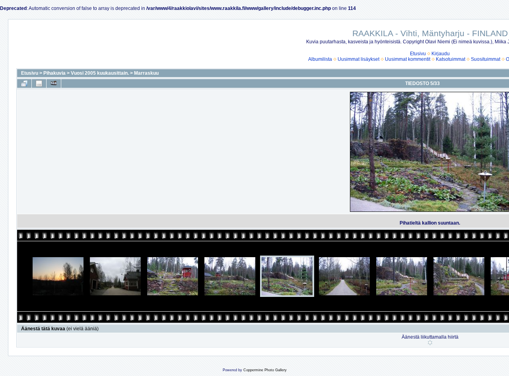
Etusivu (418, 53)
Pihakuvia (54, 73)
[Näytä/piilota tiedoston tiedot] (39, 83)
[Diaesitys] (54, 83)
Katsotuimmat (450, 59)
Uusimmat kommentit (407, 59)
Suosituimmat (485, 59)
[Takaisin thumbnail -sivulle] (24, 83)
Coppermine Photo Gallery (265, 370)
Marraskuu (146, 73)
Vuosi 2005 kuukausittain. (100, 73)
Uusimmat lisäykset (358, 59)
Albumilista (320, 59)
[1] (430, 342)
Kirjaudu (440, 53)
